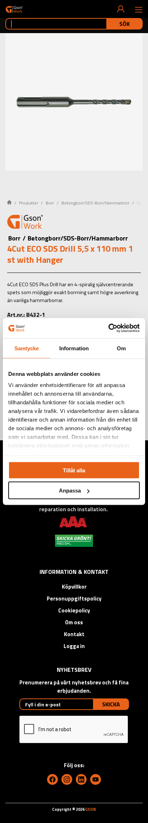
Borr (50, 202)
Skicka (111, 704)
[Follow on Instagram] (67, 779)
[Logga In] (121, 9)
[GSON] (14, 9)
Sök (124, 23)
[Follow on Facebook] (52, 779)
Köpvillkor (74, 587)
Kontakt (74, 634)
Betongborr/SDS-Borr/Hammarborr (95, 202)
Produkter (28, 202)
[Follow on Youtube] (95, 779)
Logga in (74, 646)
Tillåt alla (74, 470)
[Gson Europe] (25, 223)
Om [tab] (121, 348)
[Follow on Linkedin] (81, 779)
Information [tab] (74, 348)
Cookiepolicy (74, 610)
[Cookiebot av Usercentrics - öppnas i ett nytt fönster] (108, 328)
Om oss (74, 622)
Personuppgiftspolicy (74, 598)
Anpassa (70, 490)
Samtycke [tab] (26, 348)
